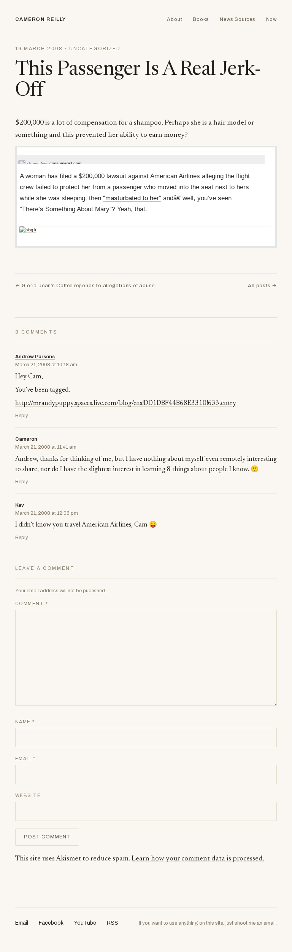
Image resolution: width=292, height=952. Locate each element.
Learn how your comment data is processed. (198, 858)
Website (28, 795)
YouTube (85, 923)
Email (25, 758)
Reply (21, 415)
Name (25, 721)
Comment (31, 603)
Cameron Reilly (40, 19)
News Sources (237, 19)
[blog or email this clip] (27, 230)
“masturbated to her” (132, 198)
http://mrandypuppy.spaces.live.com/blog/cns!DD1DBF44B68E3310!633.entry (125, 403)
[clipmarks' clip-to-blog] (22, 163)
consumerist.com (65, 163)
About (174, 19)
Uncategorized (95, 48)
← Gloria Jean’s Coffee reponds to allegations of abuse (85, 285)
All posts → (262, 285)
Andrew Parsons (35, 356)
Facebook (51, 923)
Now (271, 19)
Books (201, 19)
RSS (112, 923)
